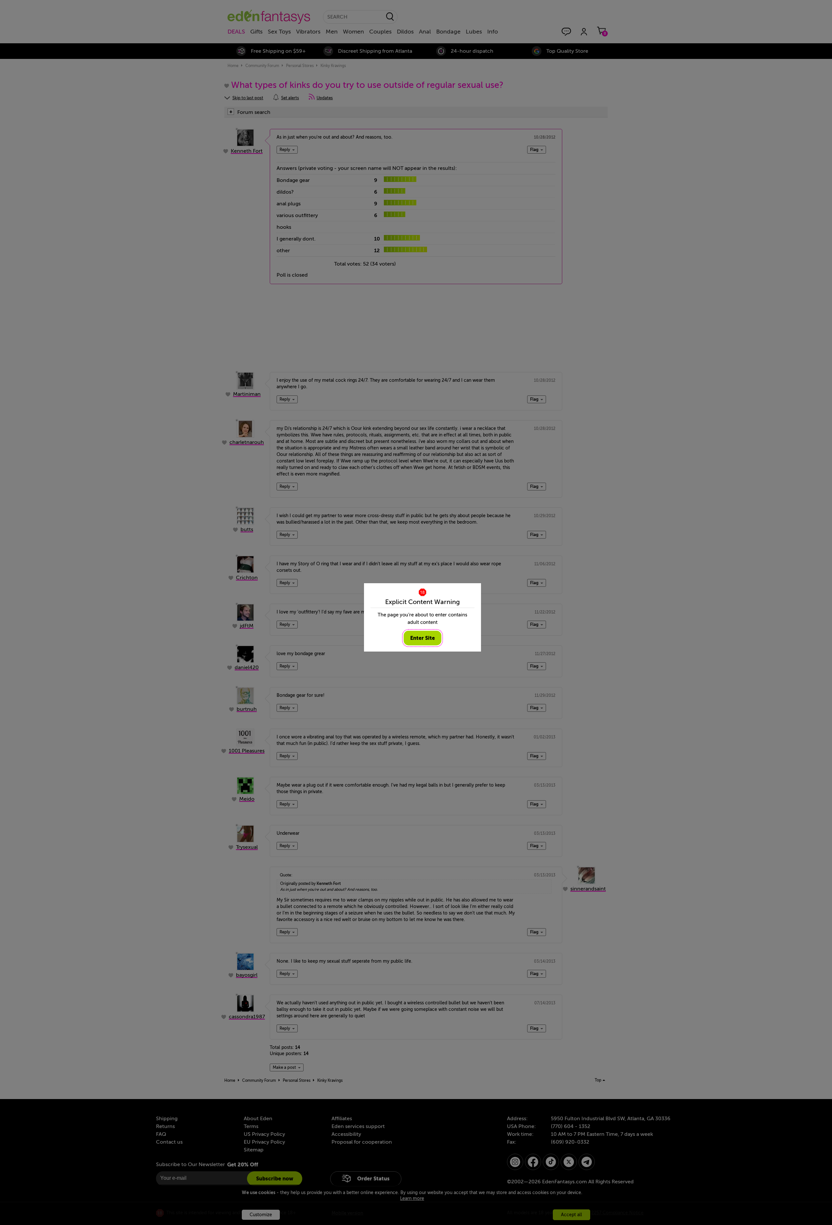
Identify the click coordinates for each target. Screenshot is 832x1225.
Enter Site (422, 638)
